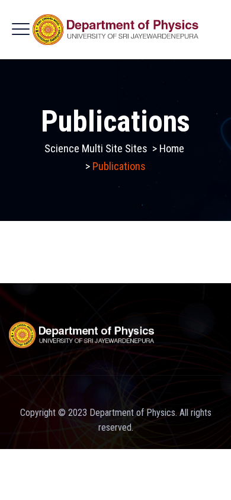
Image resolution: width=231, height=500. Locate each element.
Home (171, 148)
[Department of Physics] (116, 29)
